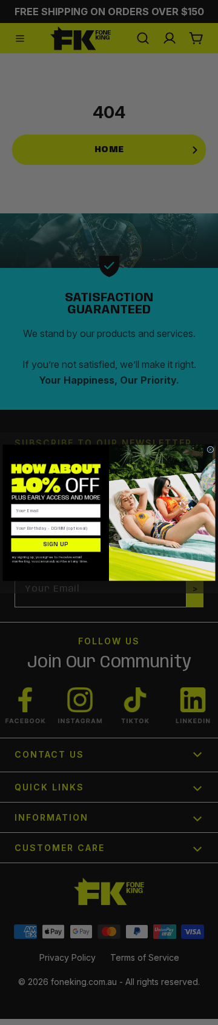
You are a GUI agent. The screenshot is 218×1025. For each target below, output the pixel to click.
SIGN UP (55, 544)
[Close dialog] (210, 449)
